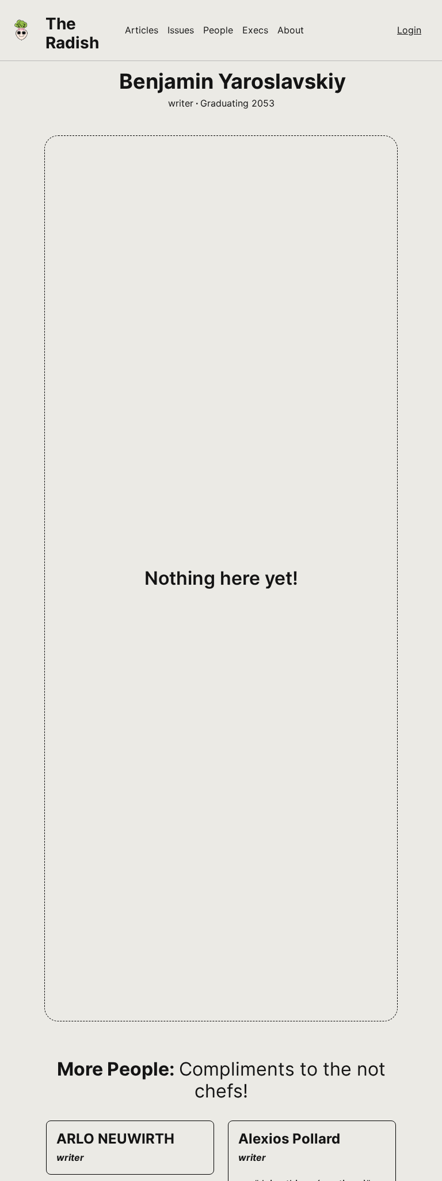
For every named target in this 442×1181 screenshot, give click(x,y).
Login (409, 30)
